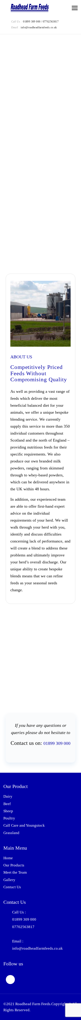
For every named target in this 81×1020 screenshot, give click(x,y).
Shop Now (24, 257)
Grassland (11, 833)
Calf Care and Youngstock (24, 825)
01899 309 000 (56, 743)
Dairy (7, 796)
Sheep (8, 811)
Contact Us (12, 887)
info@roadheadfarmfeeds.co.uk (39, 27)
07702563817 (23, 927)
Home (8, 858)
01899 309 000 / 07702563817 (40, 21)
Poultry (9, 818)
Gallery (9, 880)
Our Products (13, 865)
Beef (7, 804)
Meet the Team (15, 872)
